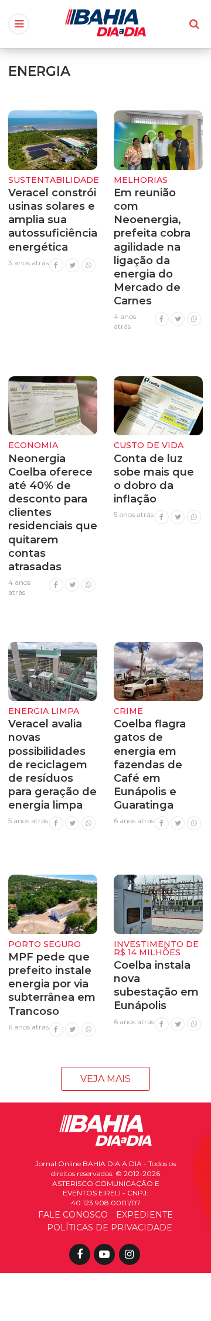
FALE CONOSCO (73, 1214)
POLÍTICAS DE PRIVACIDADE (109, 1227)
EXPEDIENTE (144, 1214)
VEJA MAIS (105, 1078)
